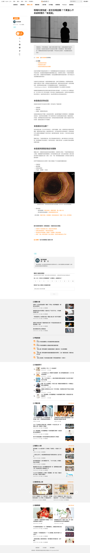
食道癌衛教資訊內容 (53, 212)
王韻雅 (37, 57)
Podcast (64, 4)
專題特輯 (37, 4)
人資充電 (44, 4)
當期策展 (71, 4)
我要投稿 (37, 547)
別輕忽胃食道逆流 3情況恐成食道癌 (44, 230)
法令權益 (51, 4)
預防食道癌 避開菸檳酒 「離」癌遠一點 (54, 210)
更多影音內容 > (71, 481)
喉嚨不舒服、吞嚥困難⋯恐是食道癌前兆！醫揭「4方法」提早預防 (55, 215)
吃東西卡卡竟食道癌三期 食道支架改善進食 (46, 228)
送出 (54, 294)
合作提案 (44, 547)
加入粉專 (36, 240)
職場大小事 (29, 4)
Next (76, 492)
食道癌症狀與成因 (42, 62)
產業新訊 (15, 4)
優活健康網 (18, 21)
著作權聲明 (52, 547)
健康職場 (16, 18)
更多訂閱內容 (71, 403)
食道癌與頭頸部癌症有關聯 (44, 66)
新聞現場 (58, 4)
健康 (15, 27)
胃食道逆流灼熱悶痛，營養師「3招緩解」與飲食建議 (48, 232)
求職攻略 (22, 4)
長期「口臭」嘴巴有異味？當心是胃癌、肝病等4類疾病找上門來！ (51, 234)
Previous (31, 492)
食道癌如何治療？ (42, 64)
